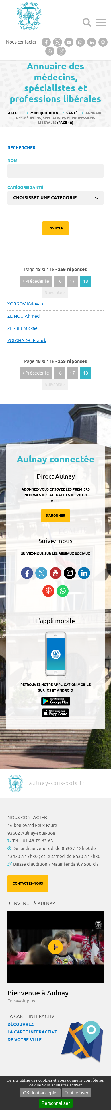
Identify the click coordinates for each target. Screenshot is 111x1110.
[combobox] (55, 198)
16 (59, 281)
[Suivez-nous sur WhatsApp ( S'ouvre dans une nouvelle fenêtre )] (63, 591)
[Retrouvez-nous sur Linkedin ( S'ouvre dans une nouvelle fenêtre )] (84, 573)
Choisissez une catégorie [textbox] (45, 198)
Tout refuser (76, 1092)
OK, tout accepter (40, 1092)
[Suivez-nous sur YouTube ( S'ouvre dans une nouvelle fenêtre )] (55, 573)
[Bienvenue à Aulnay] (55, 947)
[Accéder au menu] (101, 22)
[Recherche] (87, 22)
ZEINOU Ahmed (23, 316)
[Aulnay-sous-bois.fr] (28, 16)
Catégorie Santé (25, 188)
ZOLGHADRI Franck (26, 341)
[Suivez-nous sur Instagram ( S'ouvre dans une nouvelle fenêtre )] (70, 573)
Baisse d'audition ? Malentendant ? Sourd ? (55, 864)
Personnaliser (56, 1103)
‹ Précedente (36, 281)
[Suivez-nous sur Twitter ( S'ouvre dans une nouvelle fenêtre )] (41, 573)
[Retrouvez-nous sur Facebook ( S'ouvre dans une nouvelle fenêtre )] (27, 573)
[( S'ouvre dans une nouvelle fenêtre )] (46, 42)
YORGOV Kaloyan (25, 304)
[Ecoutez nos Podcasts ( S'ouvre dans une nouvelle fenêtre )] (48, 591)
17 (72, 281)
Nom (12, 161)
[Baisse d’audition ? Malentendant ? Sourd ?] (61, 51)
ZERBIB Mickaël (23, 328)
